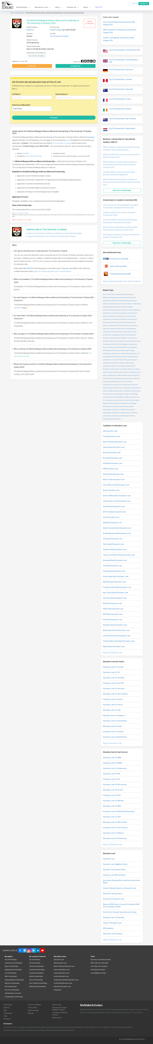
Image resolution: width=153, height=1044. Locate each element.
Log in (87, 547)
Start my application (75, 534)
